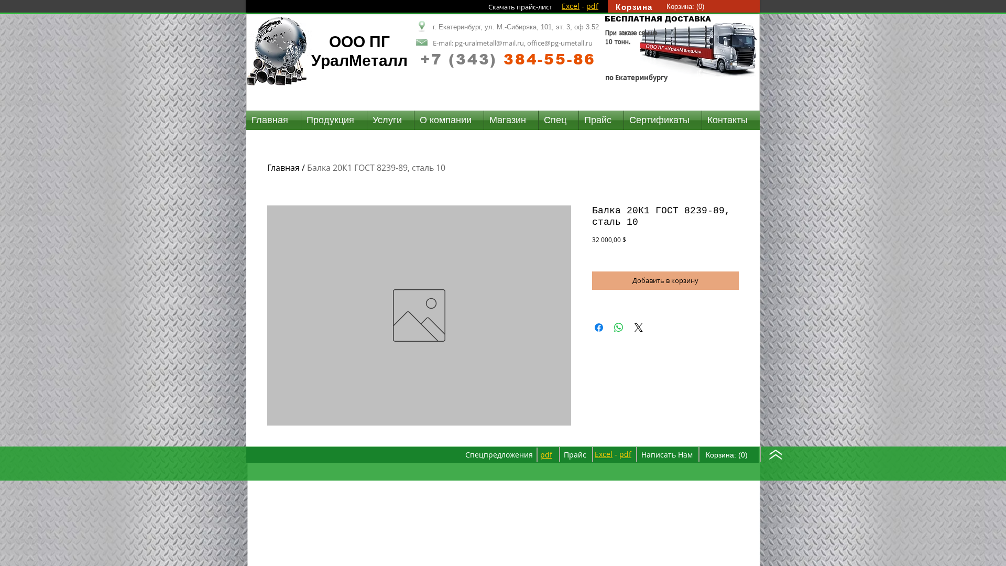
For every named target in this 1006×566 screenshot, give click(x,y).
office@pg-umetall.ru (560, 43)
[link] (685, 6)
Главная (283, 167)
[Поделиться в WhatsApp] (619, 327)
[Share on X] (638, 327)
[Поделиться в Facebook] (599, 327)
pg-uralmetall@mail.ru (489, 43)
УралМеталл (359, 60)
